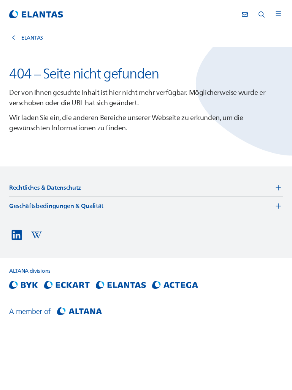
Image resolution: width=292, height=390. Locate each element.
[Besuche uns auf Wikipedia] (36, 235)
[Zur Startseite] (36, 14)
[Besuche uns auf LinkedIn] (16, 235)
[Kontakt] (244, 14)
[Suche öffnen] (261, 14)
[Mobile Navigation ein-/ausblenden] (278, 14)
